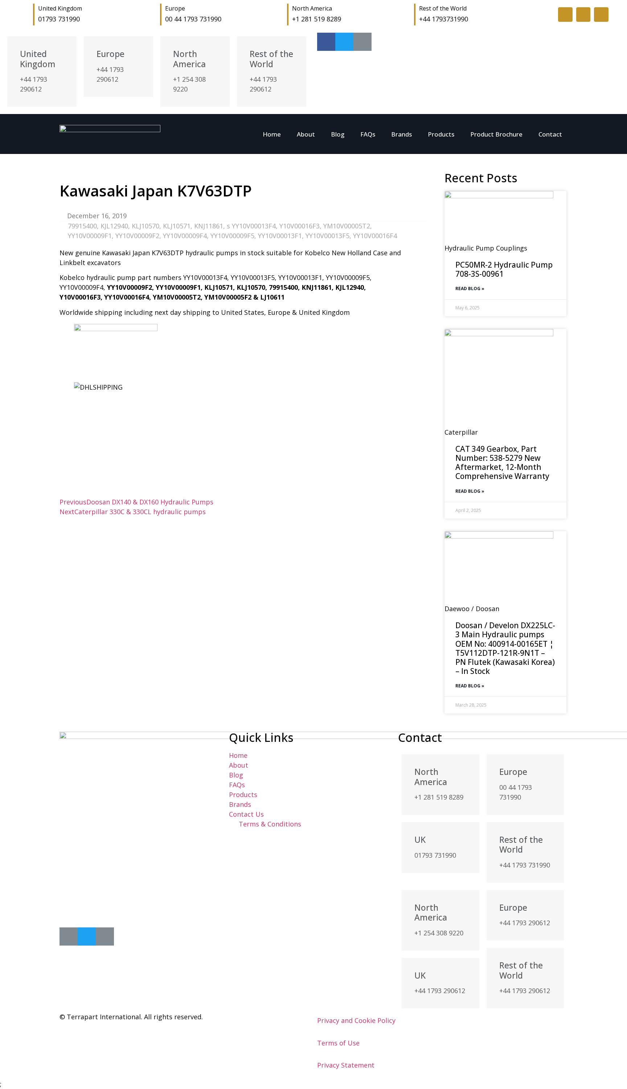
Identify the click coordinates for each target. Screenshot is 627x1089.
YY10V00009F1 (90, 235)
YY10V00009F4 (185, 235)
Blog (337, 134)
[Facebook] (69, 936)
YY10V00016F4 (375, 235)
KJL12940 (114, 226)
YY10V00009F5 (232, 235)
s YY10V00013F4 (251, 226)
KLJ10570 (145, 226)
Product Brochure (496, 134)
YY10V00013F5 (327, 235)
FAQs (367, 134)
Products (441, 134)
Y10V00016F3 (299, 226)
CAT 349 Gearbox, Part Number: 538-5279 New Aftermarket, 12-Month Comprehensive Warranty (502, 462)
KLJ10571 (176, 226)
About (306, 134)
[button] (62, 485)
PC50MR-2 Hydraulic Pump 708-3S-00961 (504, 269)
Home (272, 134)
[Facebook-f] (565, 14)
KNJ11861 (208, 226)
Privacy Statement (345, 1065)
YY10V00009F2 (137, 235)
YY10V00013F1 (280, 235)
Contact (550, 134)
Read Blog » (469, 288)
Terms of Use (338, 1043)
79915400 (82, 226)
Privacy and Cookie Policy (356, 1020)
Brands (401, 134)
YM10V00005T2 (346, 226)
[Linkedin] (601, 14)
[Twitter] (583, 14)
